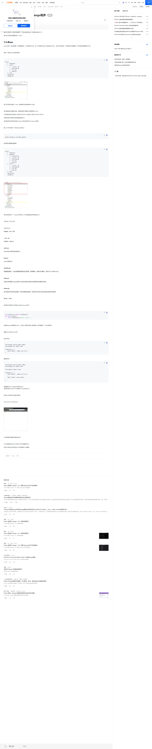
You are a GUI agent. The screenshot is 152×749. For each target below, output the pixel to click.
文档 (132, 2)
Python (13, 455)
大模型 (16, 2)
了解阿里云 (52, 2)
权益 (30, 2)
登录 (149, 2)
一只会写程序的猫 (8, 579)
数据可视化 (24, 495)
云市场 (38, 2)
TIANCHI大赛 (50, 6)
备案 (135, 2)
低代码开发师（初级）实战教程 (122, 59)
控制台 (139, 2)
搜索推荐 (19, 495)
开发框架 (14, 495)
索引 (18, 455)
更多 (147, 44)
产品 (20, 2)
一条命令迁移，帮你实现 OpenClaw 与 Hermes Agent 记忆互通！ (130, 75)
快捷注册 (10, 26)
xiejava (5, 507)
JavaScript (18, 591)
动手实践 (34, 6)
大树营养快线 (7, 495)
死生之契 (11, 746)
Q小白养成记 (7, 555)
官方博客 (39, 6)
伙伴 (43, 2)
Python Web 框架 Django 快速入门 (123, 48)
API (8, 483)
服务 (47, 2)
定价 (34, 2)
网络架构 (25, 579)
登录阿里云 (24, 25)
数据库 (20, 579)
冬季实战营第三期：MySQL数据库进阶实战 (125, 62)
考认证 (44, 6)
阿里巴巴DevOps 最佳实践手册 (122, 65)
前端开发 (16, 579)
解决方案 (25, 2)
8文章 (24, 746)
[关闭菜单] (2, 2)
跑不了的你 (6, 591)
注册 (143, 2)
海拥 (5, 483)
